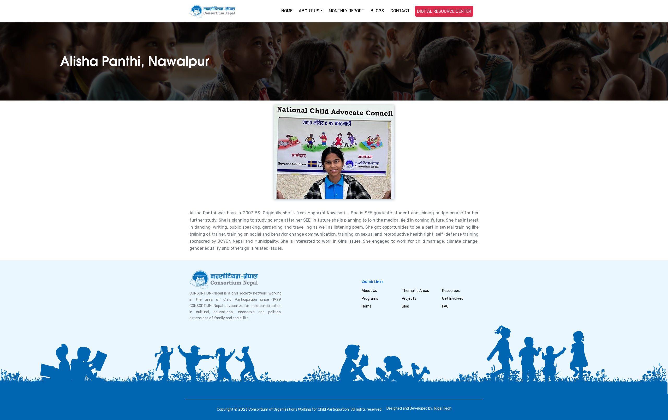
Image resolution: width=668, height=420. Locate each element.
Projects (409, 298)
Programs (370, 298)
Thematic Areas (415, 291)
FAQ (445, 306)
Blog (405, 306)
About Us (369, 291)
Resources (451, 291)
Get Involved (452, 298)
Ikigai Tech (442, 408)
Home (367, 306)
